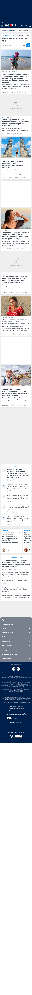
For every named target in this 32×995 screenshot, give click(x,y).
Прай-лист (5, 637)
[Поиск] (22, 26)
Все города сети (7, 658)
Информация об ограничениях (16, 706)
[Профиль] (30, 26)
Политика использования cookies (16, 708)
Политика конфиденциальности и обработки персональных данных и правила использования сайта (16, 714)
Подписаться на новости (10, 620)
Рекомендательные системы (16, 710)
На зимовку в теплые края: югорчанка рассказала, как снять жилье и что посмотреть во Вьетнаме (15, 123)
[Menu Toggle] (2, 26)
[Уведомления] (26, 26)
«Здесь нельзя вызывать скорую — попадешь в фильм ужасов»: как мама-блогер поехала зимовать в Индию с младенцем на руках (15, 78)
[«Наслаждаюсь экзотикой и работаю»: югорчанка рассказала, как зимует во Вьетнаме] (16, 147)
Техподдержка (7, 650)
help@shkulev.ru (19, 691)
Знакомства (15, 22)
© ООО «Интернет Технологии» (16, 732)
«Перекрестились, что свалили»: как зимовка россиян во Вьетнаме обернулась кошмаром (15, 322)
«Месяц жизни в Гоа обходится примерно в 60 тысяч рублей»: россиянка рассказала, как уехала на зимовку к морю (14, 279)
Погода (22, 22)
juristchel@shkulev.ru (18, 690)
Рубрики (4, 628)
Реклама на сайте (7, 632)
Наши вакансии (7, 645)
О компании (6, 641)
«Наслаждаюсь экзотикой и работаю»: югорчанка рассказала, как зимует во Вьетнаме (13, 164)
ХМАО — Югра (5, 35)
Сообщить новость (8, 624)
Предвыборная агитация (10, 654)
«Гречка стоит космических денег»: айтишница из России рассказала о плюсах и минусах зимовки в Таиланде (15, 392)
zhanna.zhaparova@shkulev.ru (10, 697)
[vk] (18, 669)
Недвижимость (5, 22)
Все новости (14, 35)
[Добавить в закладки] (29, 92)
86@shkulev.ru (23, 688)
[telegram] (14, 669)
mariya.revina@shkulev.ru (10, 699)
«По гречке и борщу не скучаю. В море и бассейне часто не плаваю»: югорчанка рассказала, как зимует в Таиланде (15, 236)
